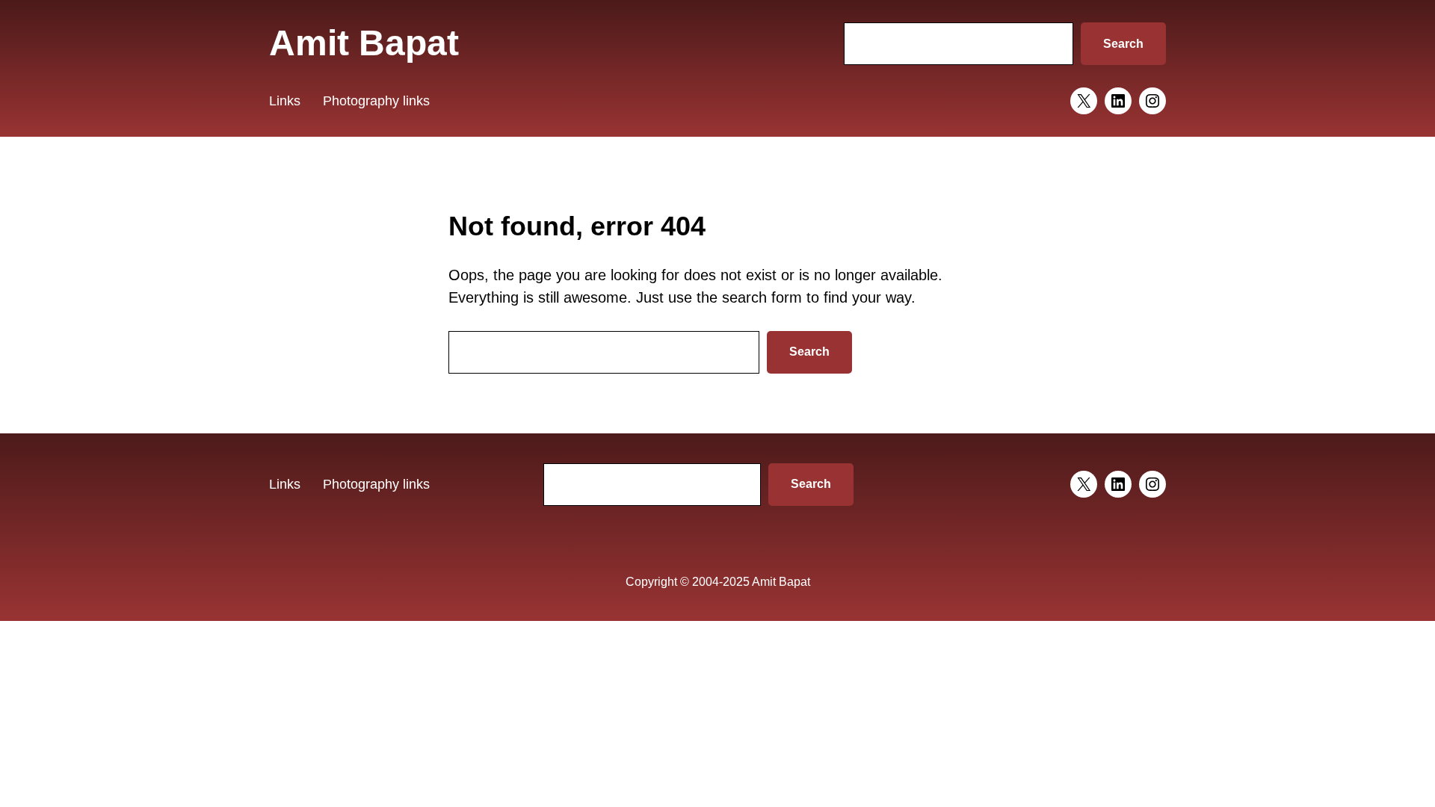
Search (1123, 43)
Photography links (376, 100)
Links (284, 100)
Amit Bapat (364, 43)
